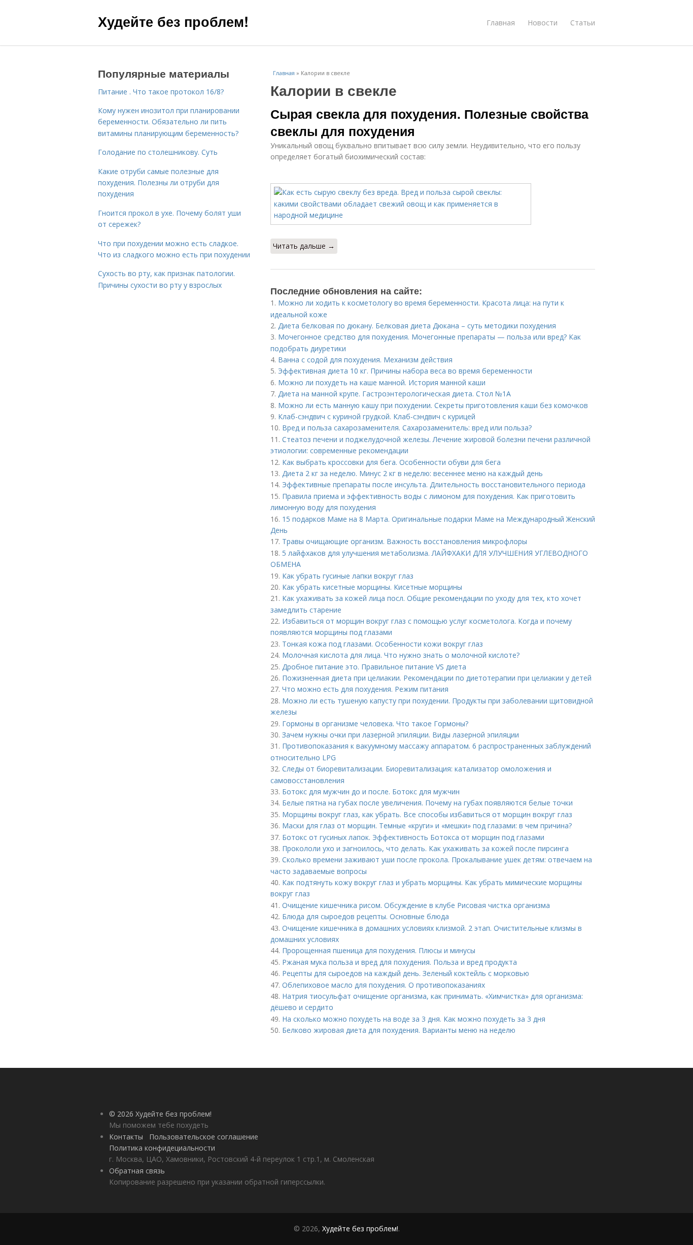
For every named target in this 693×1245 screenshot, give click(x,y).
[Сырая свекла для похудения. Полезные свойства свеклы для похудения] (432, 203)
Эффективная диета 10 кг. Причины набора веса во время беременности (405, 371)
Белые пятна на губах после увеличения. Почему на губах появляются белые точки (427, 802)
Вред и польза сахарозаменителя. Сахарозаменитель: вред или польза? (407, 427)
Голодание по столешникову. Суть (158, 152)
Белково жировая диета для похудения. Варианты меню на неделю (398, 1030)
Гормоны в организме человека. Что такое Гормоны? (375, 723)
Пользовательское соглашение (203, 1136)
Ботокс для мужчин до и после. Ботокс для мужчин (371, 791)
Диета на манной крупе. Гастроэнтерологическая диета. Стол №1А (394, 393)
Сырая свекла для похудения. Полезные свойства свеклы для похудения (429, 122)
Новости (543, 22)
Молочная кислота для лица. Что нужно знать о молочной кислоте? (400, 655)
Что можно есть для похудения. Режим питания (365, 689)
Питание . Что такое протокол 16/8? (161, 91)
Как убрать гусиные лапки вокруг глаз (347, 576)
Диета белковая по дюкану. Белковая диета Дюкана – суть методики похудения (417, 325)
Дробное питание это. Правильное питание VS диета (374, 666)
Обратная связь (137, 1170)
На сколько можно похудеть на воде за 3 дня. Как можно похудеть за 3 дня (413, 1019)
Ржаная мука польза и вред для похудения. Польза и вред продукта (399, 962)
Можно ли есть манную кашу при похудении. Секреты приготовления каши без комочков (433, 405)
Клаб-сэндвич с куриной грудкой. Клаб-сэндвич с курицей (376, 416)
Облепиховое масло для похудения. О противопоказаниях (383, 985)
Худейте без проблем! (173, 21)
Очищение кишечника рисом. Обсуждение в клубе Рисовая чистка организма (416, 905)
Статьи (582, 22)
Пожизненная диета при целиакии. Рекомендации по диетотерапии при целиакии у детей (437, 678)
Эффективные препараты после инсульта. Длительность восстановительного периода (433, 484)
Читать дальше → (304, 246)
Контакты (126, 1136)
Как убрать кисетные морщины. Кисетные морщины (372, 587)
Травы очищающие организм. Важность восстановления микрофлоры (404, 541)
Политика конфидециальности (162, 1148)
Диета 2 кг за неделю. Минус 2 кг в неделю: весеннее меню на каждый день (412, 473)
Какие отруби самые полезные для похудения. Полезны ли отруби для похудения (158, 182)
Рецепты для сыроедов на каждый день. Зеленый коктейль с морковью (405, 973)
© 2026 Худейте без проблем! (160, 1114)
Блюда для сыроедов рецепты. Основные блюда (365, 916)
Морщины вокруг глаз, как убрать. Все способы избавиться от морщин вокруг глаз (427, 814)
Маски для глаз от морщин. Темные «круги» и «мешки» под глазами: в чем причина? (427, 825)
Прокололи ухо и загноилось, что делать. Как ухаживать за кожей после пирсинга (425, 848)
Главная (501, 22)
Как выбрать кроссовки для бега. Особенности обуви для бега (391, 462)
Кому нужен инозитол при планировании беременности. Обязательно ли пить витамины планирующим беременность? (168, 122)
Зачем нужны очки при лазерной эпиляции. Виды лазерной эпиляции (400, 734)
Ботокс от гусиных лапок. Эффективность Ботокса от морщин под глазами (413, 837)
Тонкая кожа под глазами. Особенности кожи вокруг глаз (382, 644)
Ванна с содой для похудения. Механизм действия (365, 359)
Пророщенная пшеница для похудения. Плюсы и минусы (378, 950)
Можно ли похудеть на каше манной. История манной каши (382, 382)
